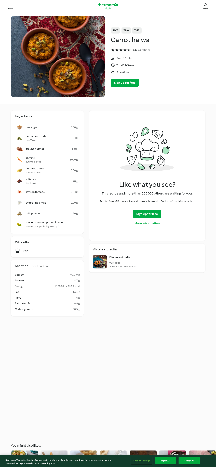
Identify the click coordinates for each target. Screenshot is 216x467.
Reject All (165, 460)
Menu (10, 8)
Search (205, 8)
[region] (108, 461)
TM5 (137, 30)
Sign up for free (125, 83)
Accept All (189, 460)
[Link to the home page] (108, 6)
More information (147, 223)
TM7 (115, 30)
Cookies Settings (141, 460)
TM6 (126, 30)
